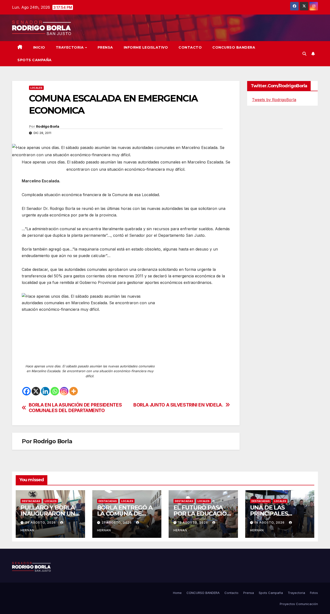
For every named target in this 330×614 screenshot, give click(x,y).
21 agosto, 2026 (117, 522)
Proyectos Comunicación (299, 604)
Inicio (39, 47)
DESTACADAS (31, 501)
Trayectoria (70, 47)
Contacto (190, 47)
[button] (304, 53)
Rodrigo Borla (47, 126)
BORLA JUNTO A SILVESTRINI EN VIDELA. (178, 405)
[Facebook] (26, 391)
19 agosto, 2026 (193, 522)
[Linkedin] (45, 391)
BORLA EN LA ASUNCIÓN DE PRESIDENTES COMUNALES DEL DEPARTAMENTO (75, 407)
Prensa (105, 47)
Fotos (314, 593)
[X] (36, 391)
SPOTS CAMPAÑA (34, 60)
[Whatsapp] (54, 391)
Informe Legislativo (146, 47)
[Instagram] (64, 391)
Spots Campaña (271, 593)
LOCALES (36, 87)
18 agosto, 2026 (270, 522)
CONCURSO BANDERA (233, 47)
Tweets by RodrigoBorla (274, 99)
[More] (73, 391)
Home (177, 593)
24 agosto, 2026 (41, 522)
